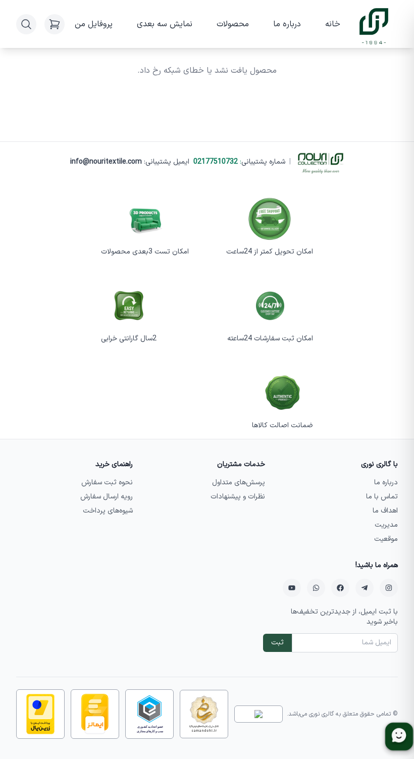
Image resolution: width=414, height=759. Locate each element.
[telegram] (364, 588)
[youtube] (292, 588)
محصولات (233, 24)
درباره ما (287, 24)
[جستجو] (26, 24)
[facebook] (340, 588)
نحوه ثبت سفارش (107, 482)
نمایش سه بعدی (164, 24)
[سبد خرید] (54, 24)
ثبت (277, 642)
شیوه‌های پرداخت (108, 510)
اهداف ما (385, 510)
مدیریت (386, 525)
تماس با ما (382, 496)
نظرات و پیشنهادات (238, 496)
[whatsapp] (316, 588)
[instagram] (389, 588)
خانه (332, 24)
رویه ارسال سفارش (106, 496)
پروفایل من (94, 24)
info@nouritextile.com (106, 162)
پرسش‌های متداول (238, 482)
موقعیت (386, 539)
